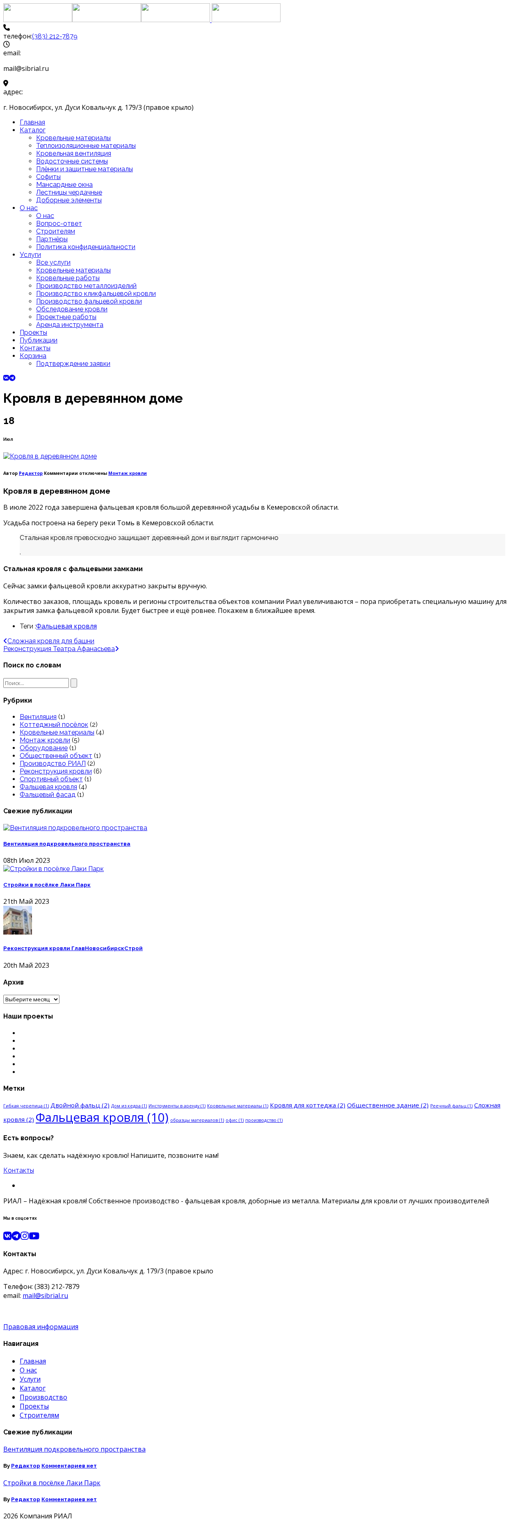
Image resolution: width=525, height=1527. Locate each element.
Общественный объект (56, 756)
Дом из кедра (129, 1106)
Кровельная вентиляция (73, 153)
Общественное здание (388, 1105)
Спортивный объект (51, 779)
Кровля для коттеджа (307, 1105)
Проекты (33, 332)
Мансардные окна (64, 184)
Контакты (35, 348)
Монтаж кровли (127, 473)
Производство (43, 1397)
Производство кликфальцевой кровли (96, 293)
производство (264, 1120)
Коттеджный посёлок (54, 724)
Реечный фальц (451, 1106)
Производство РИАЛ (53, 763)
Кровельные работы (68, 278)
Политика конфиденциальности (85, 247)
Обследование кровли (71, 309)
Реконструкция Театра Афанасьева (59, 649)
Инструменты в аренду (176, 1106)
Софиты (48, 177)
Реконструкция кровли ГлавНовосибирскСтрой (73, 948)
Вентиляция (38, 717)
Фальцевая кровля (66, 626)
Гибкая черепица (26, 1106)
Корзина (33, 356)
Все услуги (53, 262)
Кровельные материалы (73, 138)
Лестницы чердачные (69, 192)
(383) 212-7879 (55, 36)
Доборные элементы (69, 200)
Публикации (38, 340)
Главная (32, 122)
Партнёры (52, 239)
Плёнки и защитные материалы (84, 169)
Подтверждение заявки (73, 364)
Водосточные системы (72, 161)
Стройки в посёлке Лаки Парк (47, 885)
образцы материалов (197, 1120)
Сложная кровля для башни (50, 641)
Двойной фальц (80, 1105)
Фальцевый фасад (47, 795)
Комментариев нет (69, 1466)
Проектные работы (66, 317)
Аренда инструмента (69, 325)
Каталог (33, 130)
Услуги (30, 255)
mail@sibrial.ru (45, 1295)
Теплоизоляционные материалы (86, 146)
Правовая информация (40, 1326)
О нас (29, 208)
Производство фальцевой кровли (89, 301)
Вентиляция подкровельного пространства (66, 844)
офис (235, 1120)
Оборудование (44, 748)
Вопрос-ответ (59, 223)
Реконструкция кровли (56, 771)
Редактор (31, 473)
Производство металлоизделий (86, 286)
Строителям (55, 231)
